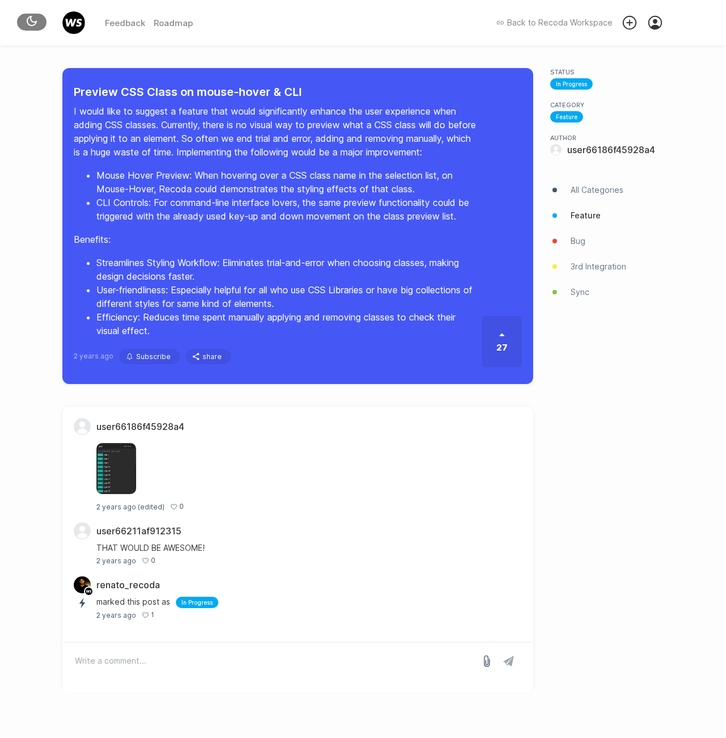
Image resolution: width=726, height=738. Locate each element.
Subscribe (153, 356)
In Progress (571, 84)
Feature (566, 116)
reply (198, 507)
